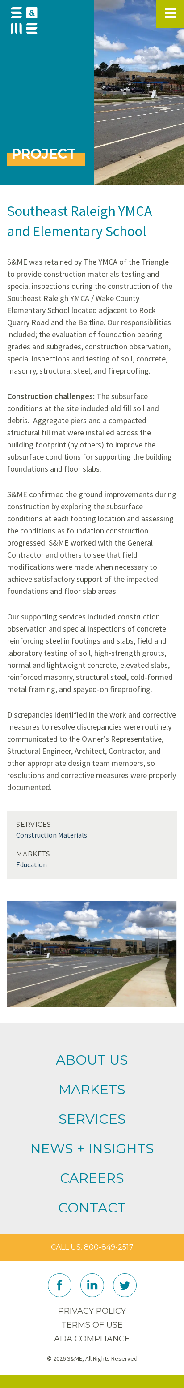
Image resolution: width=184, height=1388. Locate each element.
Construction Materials (51, 834)
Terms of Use (92, 1325)
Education (31, 864)
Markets (92, 1089)
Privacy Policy (92, 1311)
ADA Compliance (92, 1339)
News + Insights (92, 1148)
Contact (92, 1207)
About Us (92, 1060)
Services (92, 1119)
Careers (92, 1178)
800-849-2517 (109, 1247)
